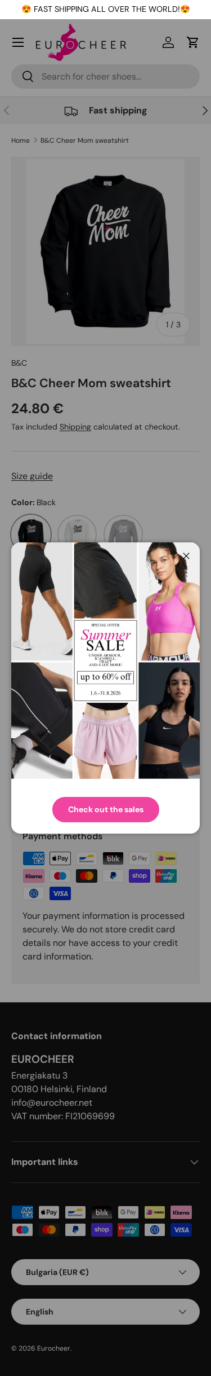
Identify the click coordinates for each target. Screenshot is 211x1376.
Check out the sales (105, 809)
